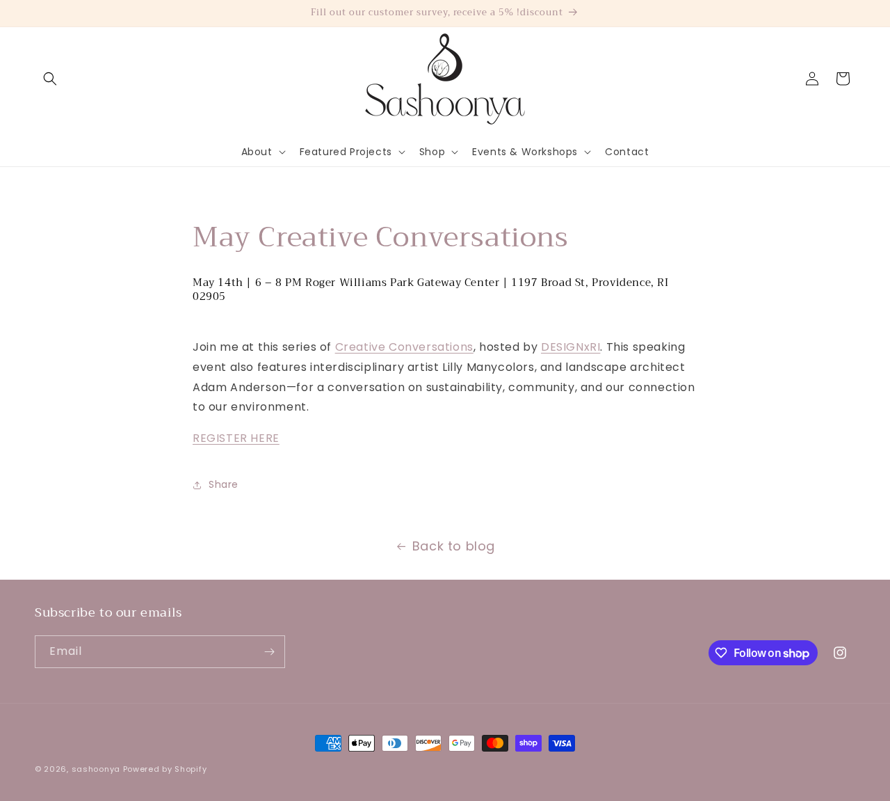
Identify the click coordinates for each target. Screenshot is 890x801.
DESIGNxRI (570, 347)
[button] (50, 78)
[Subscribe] (269, 651)
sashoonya (96, 769)
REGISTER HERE (236, 438)
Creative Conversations (404, 347)
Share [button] (223, 484)
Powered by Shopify (165, 769)
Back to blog (453, 546)
